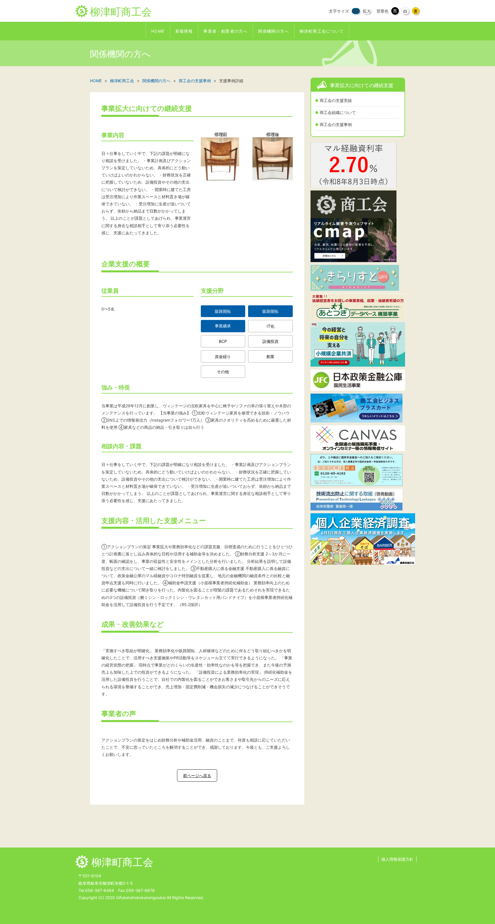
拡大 (367, 11)
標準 (356, 11)
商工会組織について (338, 112)
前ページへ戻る (197, 775)
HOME (96, 80)
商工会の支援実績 (336, 100)
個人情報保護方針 (397, 859)
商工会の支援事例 (336, 124)
